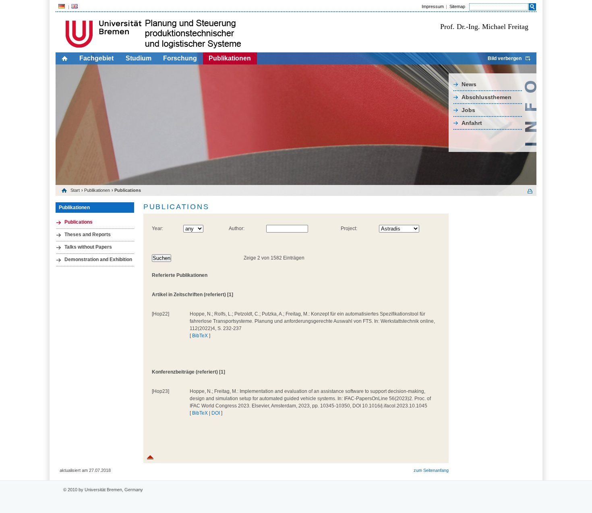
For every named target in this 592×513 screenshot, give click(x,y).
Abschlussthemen (486, 97)
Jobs (468, 110)
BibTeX (200, 336)
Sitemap (457, 6)
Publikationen (230, 58)
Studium (138, 58)
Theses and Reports (87, 234)
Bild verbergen (505, 58)
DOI (215, 413)
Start (75, 190)
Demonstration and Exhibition (98, 259)
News (469, 84)
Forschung (180, 58)
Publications (78, 222)
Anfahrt (472, 123)
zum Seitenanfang (431, 470)
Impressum (433, 6)
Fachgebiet (96, 58)
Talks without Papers (88, 247)
